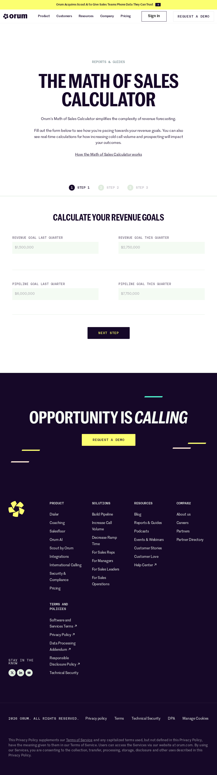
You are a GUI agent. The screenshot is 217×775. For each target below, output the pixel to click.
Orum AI (56, 540)
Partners (183, 531)
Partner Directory (190, 540)
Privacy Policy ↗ (62, 635)
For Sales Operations (101, 581)
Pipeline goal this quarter (144, 284)
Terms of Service (79, 740)
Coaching (57, 523)
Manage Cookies (195, 718)
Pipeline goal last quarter (38, 284)
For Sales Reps (103, 552)
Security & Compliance (59, 577)
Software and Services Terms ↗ (63, 624)
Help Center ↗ (145, 565)
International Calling (65, 565)
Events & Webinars (149, 540)
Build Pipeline (102, 514)
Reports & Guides (148, 523)
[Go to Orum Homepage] (15, 16)
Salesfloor (57, 531)
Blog (137, 514)
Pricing (55, 588)
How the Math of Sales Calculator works (108, 155)
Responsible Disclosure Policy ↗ (65, 661)
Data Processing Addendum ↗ (62, 647)
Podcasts (141, 531)
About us (184, 514)
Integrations (59, 557)
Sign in (154, 16)
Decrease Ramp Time (104, 541)
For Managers (102, 561)
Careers (183, 523)
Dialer (54, 514)
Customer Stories (148, 548)
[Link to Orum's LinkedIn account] (20, 672)
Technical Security (64, 673)
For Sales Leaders (106, 569)
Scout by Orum (62, 548)
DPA (171, 718)
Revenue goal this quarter (143, 238)
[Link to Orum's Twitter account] (12, 672)
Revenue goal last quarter (37, 238)
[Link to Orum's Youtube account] (29, 672)
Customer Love (146, 557)
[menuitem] (44, 16)
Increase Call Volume (102, 526)
